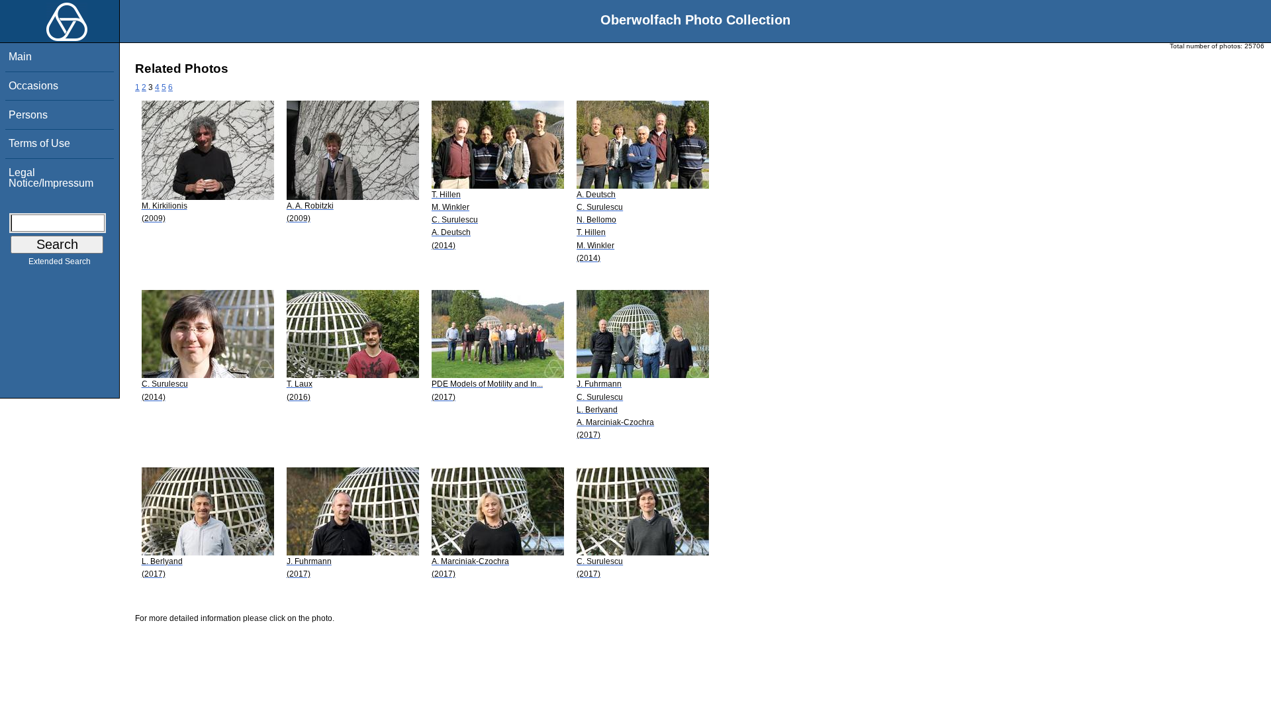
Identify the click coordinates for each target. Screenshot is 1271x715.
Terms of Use (39, 143)
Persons (28, 114)
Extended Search (59, 261)
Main (20, 56)
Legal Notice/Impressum (51, 178)
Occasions (33, 85)
